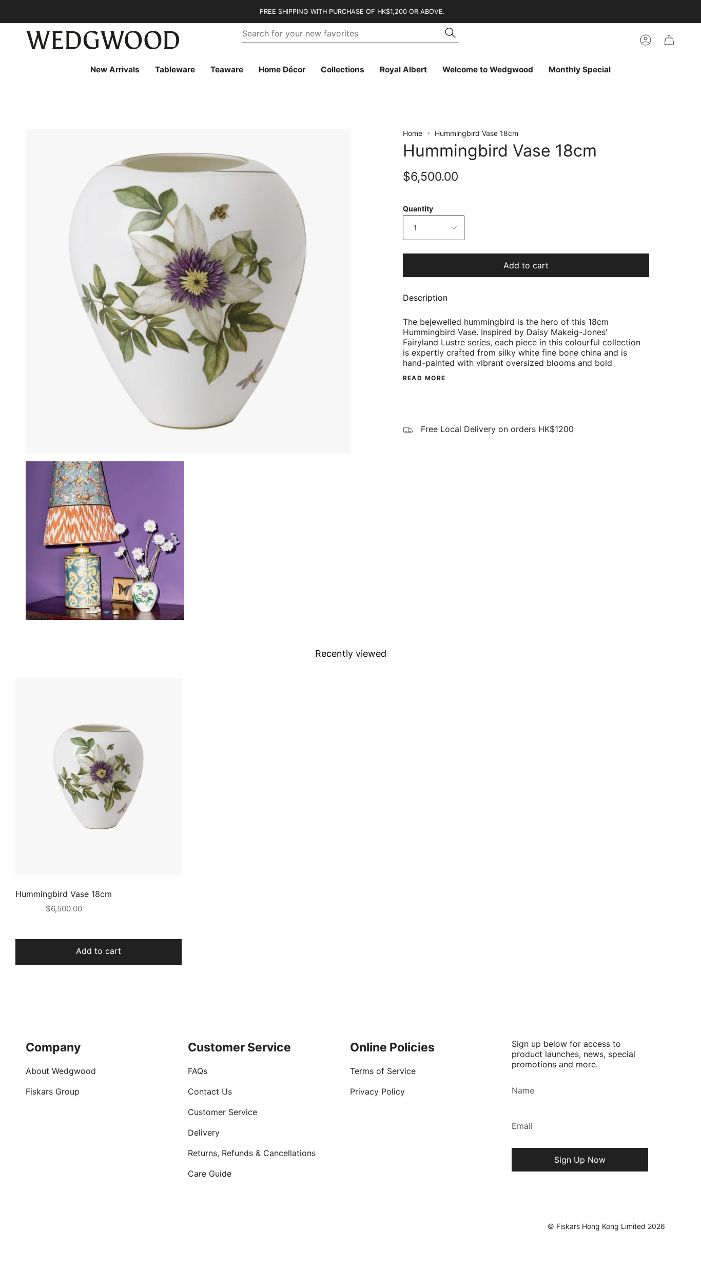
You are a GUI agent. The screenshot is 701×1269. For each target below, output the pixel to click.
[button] (175, 69)
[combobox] (343, 33)
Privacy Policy (377, 1091)
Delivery (204, 1132)
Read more (424, 378)
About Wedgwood (61, 1071)
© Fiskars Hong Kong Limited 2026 (606, 1226)
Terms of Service (383, 1071)
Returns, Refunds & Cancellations (252, 1153)
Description (425, 297)
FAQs (197, 1071)
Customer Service (222, 1112)
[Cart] (669, 40)
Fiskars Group (53, 1091)
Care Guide (209, 1173)
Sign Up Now (580, 1160)
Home (412, 133)
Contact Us (210, 1091)
